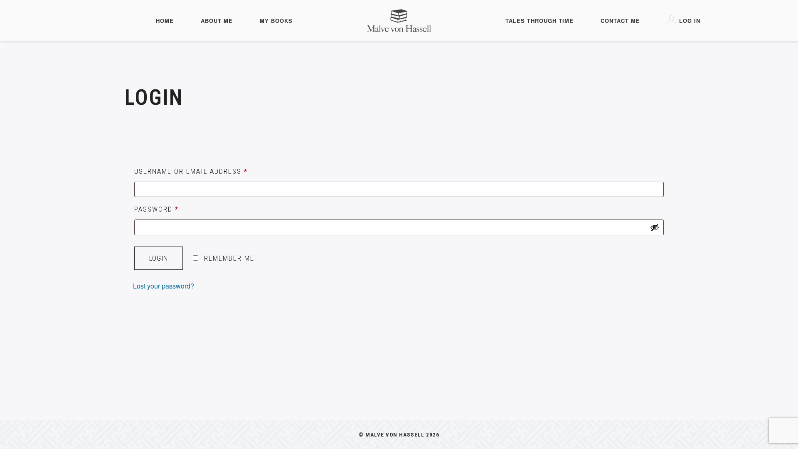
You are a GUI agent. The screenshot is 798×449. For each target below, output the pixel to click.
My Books (276, 21)
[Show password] (654, 227)
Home (165, 21)
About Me (217, 21)
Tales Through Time (539, 21)
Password (156, 209)
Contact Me (620, 21)
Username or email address (191, 171)
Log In (689, 21)
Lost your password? (163, 286)
